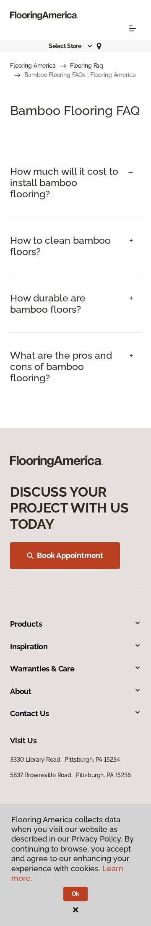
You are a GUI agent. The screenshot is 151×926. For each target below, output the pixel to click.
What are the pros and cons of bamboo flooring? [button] (61, 366)
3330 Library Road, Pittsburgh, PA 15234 (65, 759)
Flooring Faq (86, 65)
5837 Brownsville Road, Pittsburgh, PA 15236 (70, 775)
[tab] (75, 183)
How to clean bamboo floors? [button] (60, 246)
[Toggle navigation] (132, 28)
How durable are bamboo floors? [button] (48, 304)
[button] (71, 46)
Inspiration (29, 646)
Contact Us (29, 713)
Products (26, 624)
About (20, 691)
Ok (76, 893)
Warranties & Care (42, 668)
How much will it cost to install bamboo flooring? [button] (64, 182)
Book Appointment (70, 555)
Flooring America (33, 65)
